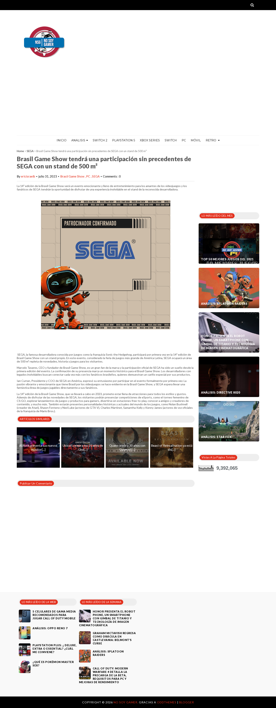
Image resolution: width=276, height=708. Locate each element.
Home (20, 151)
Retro (211, 140)
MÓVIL (196, 140)
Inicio (61, 140)
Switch (171, 140)
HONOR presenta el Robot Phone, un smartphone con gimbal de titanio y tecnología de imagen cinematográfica (228, 342)
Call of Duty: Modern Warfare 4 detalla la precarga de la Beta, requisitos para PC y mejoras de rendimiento (103, 675)
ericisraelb (28, 176)
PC (184, 140)
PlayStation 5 (123, 140)
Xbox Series (150, 140)
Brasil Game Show (72, 176)
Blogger (186, 702)
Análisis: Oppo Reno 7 (50, 628)
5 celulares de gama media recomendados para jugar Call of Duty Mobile (54, 615)
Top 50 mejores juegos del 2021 (227, 259)
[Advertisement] (138, 105)
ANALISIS (78, 140)
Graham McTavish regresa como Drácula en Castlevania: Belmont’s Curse (114, 638)
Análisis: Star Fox (216, 437)
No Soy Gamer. (126, 702)
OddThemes (166, 702)
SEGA (30, 151)
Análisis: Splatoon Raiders (224, 303)
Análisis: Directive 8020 (220, 392)
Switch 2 (100, 140)
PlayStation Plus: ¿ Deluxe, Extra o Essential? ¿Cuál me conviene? (55, 649)
